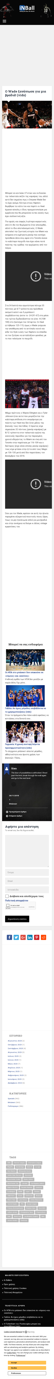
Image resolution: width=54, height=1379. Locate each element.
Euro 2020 (42, 1208)
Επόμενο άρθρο (15, 816)
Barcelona (28, 1175)
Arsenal (38, 1196)
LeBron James (12, 1212)
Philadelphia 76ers (27, 1212)
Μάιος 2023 (13, 1064)
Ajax (43, 1216)
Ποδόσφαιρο (13, 1106)
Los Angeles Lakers (37, 1183)
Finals (20, 1196)
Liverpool (24, 1183)
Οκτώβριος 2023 (15, 1045)
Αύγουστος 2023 (15, 1052)
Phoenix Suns (40, 1212)
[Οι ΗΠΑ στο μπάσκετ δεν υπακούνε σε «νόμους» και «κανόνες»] (25, 660)
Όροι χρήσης (9, 1284)
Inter (8, 1216)
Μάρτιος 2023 (14, 1071)
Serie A (29, 1167)
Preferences (16, 1373)
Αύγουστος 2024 (15, 1041)
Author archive (13, 784)
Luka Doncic (23, 1200)
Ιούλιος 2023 (13, 1056)
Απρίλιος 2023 (14, 1068)
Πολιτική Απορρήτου (13, 1292)
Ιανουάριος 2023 (15, 1079)
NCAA (20, 1191)
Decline (14, 1368)
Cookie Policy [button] (11, 1353)
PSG (22, 1204)
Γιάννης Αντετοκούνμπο (15, 1208)
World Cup (17, 1216)
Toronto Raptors (12, 1204)
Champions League (34, 1163)
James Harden (12, 1220)
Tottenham (11, 1196)
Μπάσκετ (13, 804)
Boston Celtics (28, 1179)
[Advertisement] (27, 55)
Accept (14, 1363)
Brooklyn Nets (30, 1208)
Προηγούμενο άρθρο (17, 812)
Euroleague (11, 1191)
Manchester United (13, 1179)
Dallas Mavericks (36, 1200)
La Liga (37, 1167)
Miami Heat (11, 1200)
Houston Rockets (26, 1187)
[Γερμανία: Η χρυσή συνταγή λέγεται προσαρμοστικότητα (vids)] (25, 732)
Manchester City (12, 1183)
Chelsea (36, 1191)
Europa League (32, 1204)
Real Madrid (11, 1171)
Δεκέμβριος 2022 (15, 1083)
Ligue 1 (28, 1191)
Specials (11, 1098)
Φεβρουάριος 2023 (16, 1075)
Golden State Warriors (14, 1175)
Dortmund (29, 1196)
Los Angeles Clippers (31, 1216)
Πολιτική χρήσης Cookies (15, 1288)
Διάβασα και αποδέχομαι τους (24, 898)
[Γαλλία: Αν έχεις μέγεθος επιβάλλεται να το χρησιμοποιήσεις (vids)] (25, 696)
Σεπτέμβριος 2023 (15, 1048)
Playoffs (10, 1167)
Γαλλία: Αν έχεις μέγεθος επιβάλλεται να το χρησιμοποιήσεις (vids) (23, 1318)
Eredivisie (24, 1220)
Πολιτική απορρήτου (16, 900)
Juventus (39, 1187)
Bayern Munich (12, 1187)
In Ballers (8, 1280)
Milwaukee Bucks (25, 1171)
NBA (8, 1163)
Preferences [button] (20, 1355)
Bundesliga (20, 1167)
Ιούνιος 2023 (13, 1060)
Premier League (19, 1163)
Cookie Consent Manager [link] (13, 1332)
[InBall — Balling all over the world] (27, 9)
